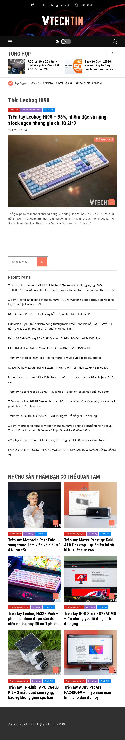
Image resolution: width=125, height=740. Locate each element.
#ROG (69, 83)
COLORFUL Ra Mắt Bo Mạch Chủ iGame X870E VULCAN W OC (49, 348)
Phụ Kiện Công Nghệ (31, 110)
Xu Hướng (48, 110)
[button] (112, 53)
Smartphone (15, 534)
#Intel (60, 83)
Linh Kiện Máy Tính (74, 607)
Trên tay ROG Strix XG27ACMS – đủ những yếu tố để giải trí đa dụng (52, 416)
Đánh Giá (14, 110)
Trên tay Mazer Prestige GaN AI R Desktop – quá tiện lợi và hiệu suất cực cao (58, 391)
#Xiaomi (48, 83)
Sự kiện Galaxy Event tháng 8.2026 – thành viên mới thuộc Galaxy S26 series (58, 367)
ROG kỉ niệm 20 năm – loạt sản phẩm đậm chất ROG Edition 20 (43, 65)
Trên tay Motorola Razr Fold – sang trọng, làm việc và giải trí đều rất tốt (54, 357)
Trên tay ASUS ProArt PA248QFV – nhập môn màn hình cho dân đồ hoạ (87, 692)
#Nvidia (97, 83)
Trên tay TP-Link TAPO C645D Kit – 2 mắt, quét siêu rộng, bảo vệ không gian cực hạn (33, 692)
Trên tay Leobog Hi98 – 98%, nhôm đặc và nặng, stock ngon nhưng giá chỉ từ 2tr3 (58, 120)
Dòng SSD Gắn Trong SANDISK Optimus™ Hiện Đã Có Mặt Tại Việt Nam (55, 338)
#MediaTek (83, 83)
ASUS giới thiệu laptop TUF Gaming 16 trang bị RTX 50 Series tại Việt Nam (57, 440)
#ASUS (36, 83)
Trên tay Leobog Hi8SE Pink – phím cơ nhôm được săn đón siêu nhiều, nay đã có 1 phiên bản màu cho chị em (33, 621)
